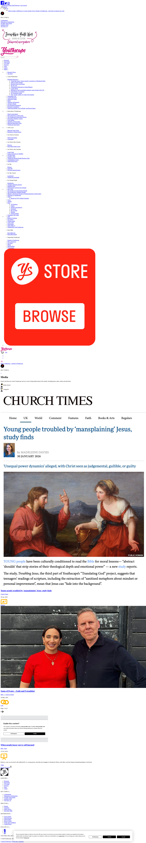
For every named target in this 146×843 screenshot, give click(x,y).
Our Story (10, 243)
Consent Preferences (6, 841)
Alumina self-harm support (14, 184)
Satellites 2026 (4, 25)
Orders (12, 206)
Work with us (7, 809)
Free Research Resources (14, 105)
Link (2, 705)
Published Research (12, 79)
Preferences (95, 837)
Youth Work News (12, 161)
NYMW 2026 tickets (6, 23)
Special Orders (15, 213)
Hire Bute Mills (8, 811)
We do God (14, 85)
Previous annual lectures (13, 170)
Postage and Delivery (16, 207)
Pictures (3, 605)
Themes (9, 201)
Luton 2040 (10, 222)
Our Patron (10, 219)
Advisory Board (11, 104)
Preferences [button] (26, 837)
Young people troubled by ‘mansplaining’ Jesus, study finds (26, 590)
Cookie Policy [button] (62, 836)
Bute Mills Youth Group (13, 146)
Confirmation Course (13, 160)
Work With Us (11, 225)
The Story (10, 73)
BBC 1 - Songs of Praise (7, 694)
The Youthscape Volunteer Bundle (16, 192)
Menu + (6, 69)
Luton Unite (10, 152)
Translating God (11, 96)
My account (14, 210)
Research (6, 60)
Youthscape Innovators (13, 124)
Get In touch (23, 5)
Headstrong (10, 183)
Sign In (5, 7)
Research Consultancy (13, 107)
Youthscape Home (7, 5)
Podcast (9, 167)
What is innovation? (12, 114)
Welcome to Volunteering (7, 22)
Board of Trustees (12, 218)
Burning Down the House (18, 84)
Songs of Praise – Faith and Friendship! (18, 691)
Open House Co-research (17, 91)
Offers (9, 197)
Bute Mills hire (11, 233)
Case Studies (10, 120)
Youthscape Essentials (13, 177)
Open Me (10, 168)
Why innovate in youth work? (15, 115)
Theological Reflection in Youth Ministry (22, 87)
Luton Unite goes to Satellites (15, 153)
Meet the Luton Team (13, 130)
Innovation (7, 61)
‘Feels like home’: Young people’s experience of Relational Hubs (28, 81)
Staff (8, 216)
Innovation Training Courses (15, 118)
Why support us (11, 241)
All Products (14, 204)
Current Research (12, 97)
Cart (7, 8)
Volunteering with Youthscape (15, 227)
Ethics (9, 100)
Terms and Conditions (10, 822)
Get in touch (10, 248)
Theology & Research (13, 102)
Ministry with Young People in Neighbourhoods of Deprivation (24, 193)
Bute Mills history (12, 234)
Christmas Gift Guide (13, 215)
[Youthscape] (13, 55)
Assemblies (10, 139)
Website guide (11, 221)
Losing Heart (14, 88)
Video (2, 765)
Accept (123, 837)
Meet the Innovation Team (14, 123)
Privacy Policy (8, 821)
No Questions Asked (16, 93)
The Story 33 (4, 26)
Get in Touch (7, 816)
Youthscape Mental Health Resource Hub (18, 158)
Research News (11, 72)
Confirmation (4, 20)
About (5, 68)
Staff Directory (16, 5)
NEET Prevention (12, 137)
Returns (13, 212)
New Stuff (10, 189)
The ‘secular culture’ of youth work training (22, 94)
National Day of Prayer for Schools (16, 187)
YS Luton (6, 63)
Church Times (4, 594)
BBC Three (4, 748)
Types (9, 200)
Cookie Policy (8, 824)
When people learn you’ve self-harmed (17, 745)
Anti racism (10, 224)
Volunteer (6, 807)
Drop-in (9, 145)
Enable (35, 733)
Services (6, 65)
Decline (109, 837)
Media (9, 244)
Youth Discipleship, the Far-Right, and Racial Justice (21, 108)
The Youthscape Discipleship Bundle (17, 190)
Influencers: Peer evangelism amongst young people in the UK (27, 90)
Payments (13, 209)
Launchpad (10, 176)
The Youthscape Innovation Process (16, 117)
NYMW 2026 (11, 155)
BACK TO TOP (5, 767)
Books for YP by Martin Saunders (20, 198)
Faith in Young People (17, 82)
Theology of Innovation (13, 121)
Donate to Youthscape (13, 240)
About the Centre (12, 99)
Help (8, 203)
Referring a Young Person (14, 132)
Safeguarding (11, 246)
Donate (6, 806)
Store (5, 66)
